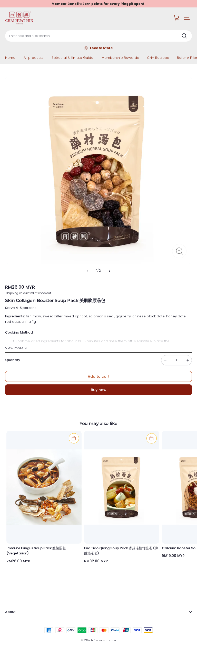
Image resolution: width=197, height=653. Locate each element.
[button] (187, 18)
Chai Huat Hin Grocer (102, 640)
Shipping (11, 293)
